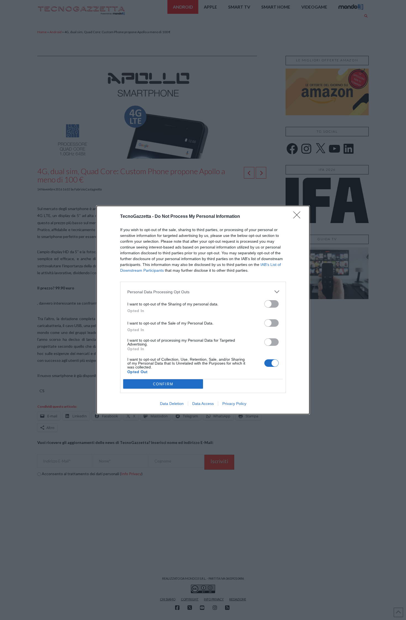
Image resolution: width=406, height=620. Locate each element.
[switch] (271, 304)
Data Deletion (172, 403)
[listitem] (203, 292)
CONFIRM (163, 384)
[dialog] (203, 310)
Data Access (203, 403)
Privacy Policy (234, 403)
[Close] (298, 216)
